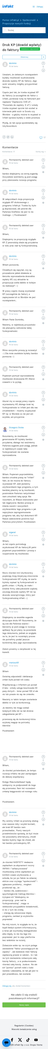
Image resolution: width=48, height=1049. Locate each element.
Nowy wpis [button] (24, 1005)
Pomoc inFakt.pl (10, 20)
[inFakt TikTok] (28, 1040)
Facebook (4, 137)
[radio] (43, 63)
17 (44, 137)
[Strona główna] (7, 7)
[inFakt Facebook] (12, 1040)
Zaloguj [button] (40, 6)
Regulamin (19, 1025)
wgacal (12, 532)
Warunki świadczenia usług (24, 1029)
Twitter (8, 137)
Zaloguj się (6, 986)
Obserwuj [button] (24, 57)
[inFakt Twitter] (20, 1040)
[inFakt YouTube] (36, 1040)
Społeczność (29, 20)
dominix (13, 63)
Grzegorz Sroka (16, 427)
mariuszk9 (14, 662)
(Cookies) (29, 1025)
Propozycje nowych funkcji (16, 23)
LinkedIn (12, 137)
